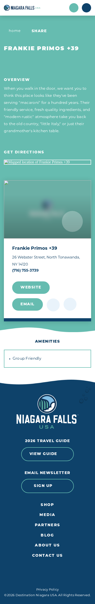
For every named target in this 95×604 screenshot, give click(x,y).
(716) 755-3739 (25, 271)
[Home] (35, 8)
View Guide (43, 454)
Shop (47, 505)
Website (30, 287)
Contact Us (47, 556)
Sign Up (43, 486)
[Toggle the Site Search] (73, 7)
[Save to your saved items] (53, 304)
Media (47, 515)
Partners (47, 525)
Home (15, 31)
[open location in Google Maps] (47, 162)
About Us (47, 545)
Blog (47, 535)
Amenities (47, 342)
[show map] (70, 304)
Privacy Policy (47, 589)
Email (27, 304)
